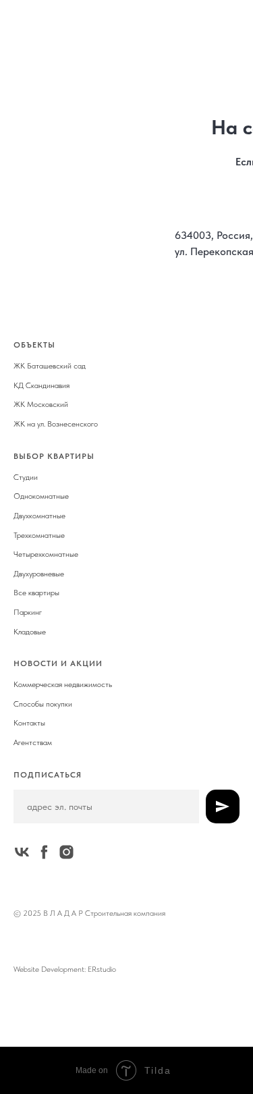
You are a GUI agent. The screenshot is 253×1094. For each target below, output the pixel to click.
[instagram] (66, 852)
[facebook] (44, 852)
